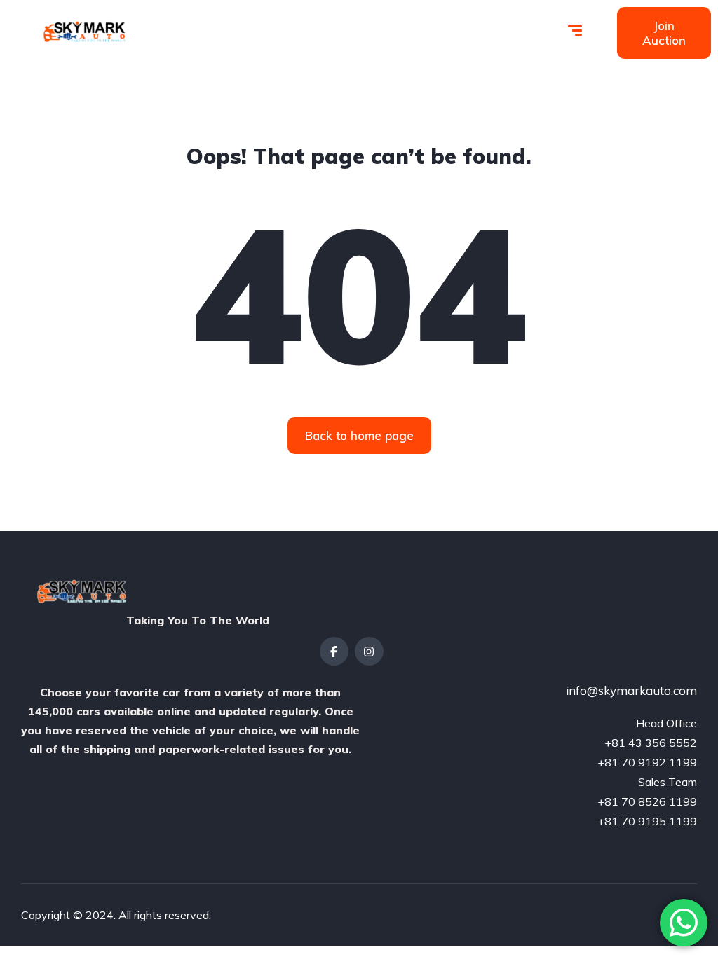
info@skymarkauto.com (631, 690)
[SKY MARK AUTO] (81, 32)
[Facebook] (334, 651)
